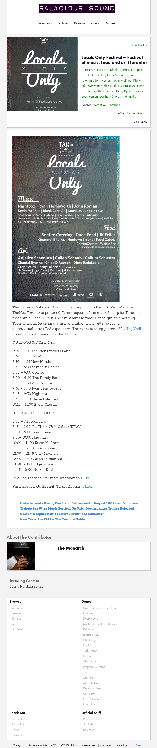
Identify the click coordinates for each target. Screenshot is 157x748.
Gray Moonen (116, 75)
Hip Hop (88, 645)
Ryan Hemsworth (135, 91)
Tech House (90, 651)
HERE (85, 478)
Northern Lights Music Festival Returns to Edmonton (62, 514)
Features (62, 23)
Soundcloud (18, 724)
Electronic (114, 105)
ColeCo (100, 75)
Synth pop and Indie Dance (99, 624)
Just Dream (136, 745)
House (87, 656)
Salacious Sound (77, 8)
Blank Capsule (119, 69)
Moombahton (91, 683)
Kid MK (138, 80)
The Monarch (139, 113)
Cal (90, 75)
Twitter (15, 730)
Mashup (88, 677)
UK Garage (90, 640)
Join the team (19, 719)
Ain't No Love (99, 69)
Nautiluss (129, 85)
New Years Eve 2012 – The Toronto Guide (52, 519)
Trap (85, 672)
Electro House (91, 635)
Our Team (110, 23)
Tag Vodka (135, 329)
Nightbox (98, 91)
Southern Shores (110, 96)
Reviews (79, 23)
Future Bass (89, 704)
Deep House (90, 619)
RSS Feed (88, 730)
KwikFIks (116, 85)
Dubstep (88, 629)
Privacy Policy (91, 719)
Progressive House (94, 667)
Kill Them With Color (95, 85)
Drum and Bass (92, 688)
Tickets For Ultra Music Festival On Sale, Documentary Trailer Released (77, 508)
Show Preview (139, 45)
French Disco (91, 699)
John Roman (103, 80)
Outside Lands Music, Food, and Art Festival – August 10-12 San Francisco (79, 503)
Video (95, 23)
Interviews (45, 23)
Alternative (99, 105)
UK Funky (89, 694)
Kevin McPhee (122, 80)
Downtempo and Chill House (100, 608)
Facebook (17, 735)
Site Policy (89, 724)
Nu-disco (88, 613)
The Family (129, 96)
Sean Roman (89, 96)
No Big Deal (114, 91)
